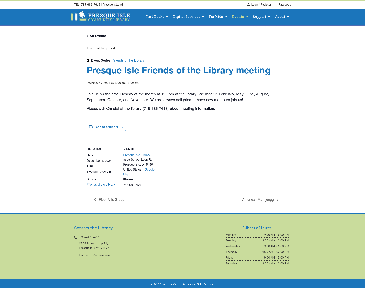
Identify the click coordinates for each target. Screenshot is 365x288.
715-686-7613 (90, 4)
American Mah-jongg (258, 199)
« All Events (96, 35)
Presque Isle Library (136, 155)
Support (259, 16)
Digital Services (186, 16)
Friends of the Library (101, 184)
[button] (167, 16)
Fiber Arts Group (111, 199)
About (280, 16)
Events (238, 16)
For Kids (216, 16)
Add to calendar (106, 127)
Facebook (284, 4)
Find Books (154, 16)
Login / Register (261, 4)
